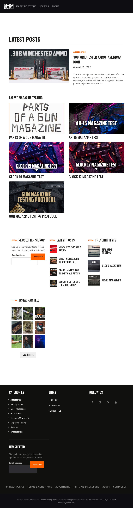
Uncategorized (17, 431)
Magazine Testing (18, 422)
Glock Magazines (18, 408)
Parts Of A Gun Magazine (27, 137)
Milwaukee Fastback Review (70, 249)
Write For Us (55, 410)
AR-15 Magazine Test (84, 137)
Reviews (14, 427)
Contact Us (55, 405)
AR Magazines (17, 404)
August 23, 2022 (82, 66)
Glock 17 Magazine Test (86, 177)
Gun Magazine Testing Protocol (33, 216)
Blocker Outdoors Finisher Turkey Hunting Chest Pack (70, 285)
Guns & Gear (16, 413)
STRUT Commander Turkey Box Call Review (69, 261)
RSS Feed (54, 399)
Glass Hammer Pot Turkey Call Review (69, 272)
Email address (18, 255)
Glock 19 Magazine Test (26, 177)
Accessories (79, 51)
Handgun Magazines (20, 418)
